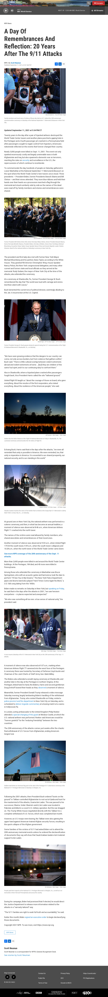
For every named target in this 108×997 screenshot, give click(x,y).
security (25, 160)
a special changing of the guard (25, 715)
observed (42, 687)
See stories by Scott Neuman (17, 955)
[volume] (12, 10)
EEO (62, 978)
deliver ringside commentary (28, 704)
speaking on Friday (56, 588)
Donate (99, 3)
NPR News (8, 23)
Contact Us (42, 973)
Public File (41, 978)
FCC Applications (88, 978)
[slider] (15, 10)
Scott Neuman (16, 63)
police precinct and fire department (19, 701)
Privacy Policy (65, 973)
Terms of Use (42, 983)
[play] (5, 10)
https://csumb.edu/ (89, 973)
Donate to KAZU (66, 983)
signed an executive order (35, 917)
